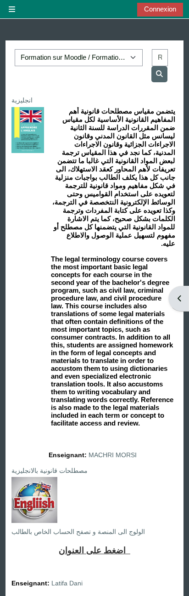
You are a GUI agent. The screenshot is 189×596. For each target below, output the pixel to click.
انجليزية (22, 100)
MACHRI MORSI (113, 455)
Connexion (160, 9)
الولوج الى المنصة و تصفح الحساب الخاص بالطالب (78, 531)
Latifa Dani (67, 583)
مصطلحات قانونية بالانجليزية (49, 470)
